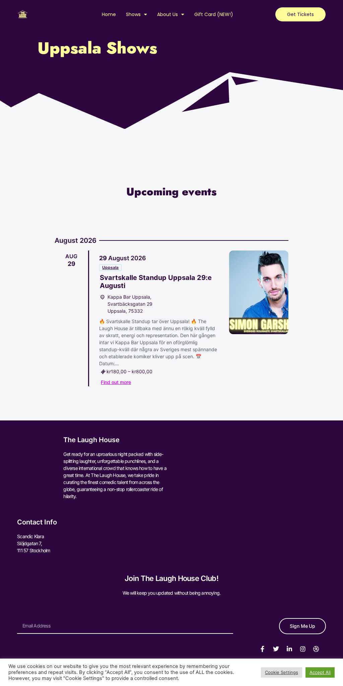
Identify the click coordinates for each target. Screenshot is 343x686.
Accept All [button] (320, 672)
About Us (167, 14)
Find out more (116, 382)
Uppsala (110, 267)
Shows (133, 14)
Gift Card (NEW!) (213, 14)
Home (109, 14)
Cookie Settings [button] (281, 672)
